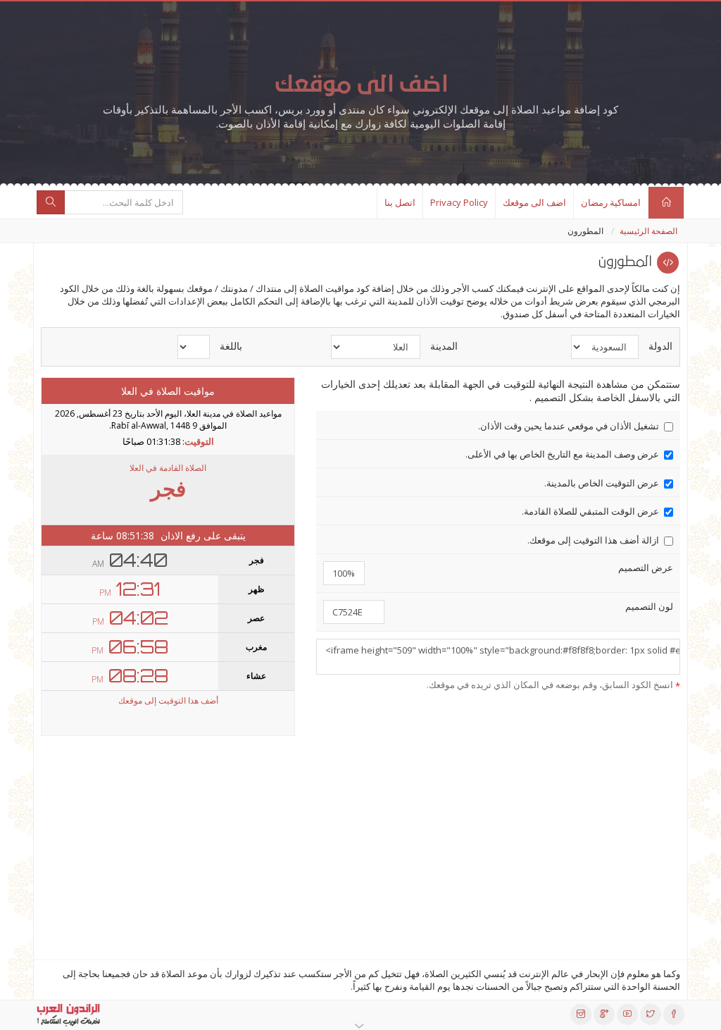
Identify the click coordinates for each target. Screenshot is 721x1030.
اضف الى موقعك (534, 202)
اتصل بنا (399, 202)
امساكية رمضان (611, 202)
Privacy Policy (459, 202)
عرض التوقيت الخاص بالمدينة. (601, 483)
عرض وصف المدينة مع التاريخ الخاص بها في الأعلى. (562, 454)
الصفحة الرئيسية (648, 231)
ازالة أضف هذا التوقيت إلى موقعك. (593, 540)
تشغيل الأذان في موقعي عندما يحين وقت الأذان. (568, 425)
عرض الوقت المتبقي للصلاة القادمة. (590, 511)
